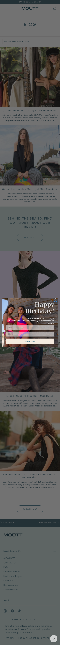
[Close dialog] (55, 300)
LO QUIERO (30, 341)
